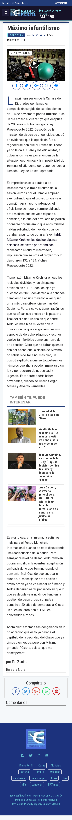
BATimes (53, 784)
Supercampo (38, 778)
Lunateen (37, 784)
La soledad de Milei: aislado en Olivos (48, 415)
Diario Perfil (26, 765)
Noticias (56, 765)
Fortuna (24, 772)
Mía (24, 784)
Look (54, 778)
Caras (41, 765)
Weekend (55, 772)
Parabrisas (19, 778)
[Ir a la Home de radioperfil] (36, 739)
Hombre (39, 772)
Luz (65, 778)
